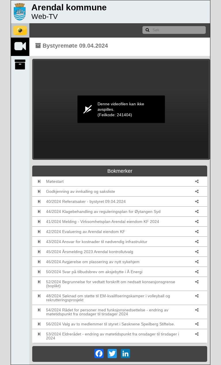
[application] (121, 109)
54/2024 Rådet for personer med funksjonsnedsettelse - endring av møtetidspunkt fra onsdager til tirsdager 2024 (107, 312)
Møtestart (55, 181)
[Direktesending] (20, 46)
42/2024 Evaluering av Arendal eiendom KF (85, 231)
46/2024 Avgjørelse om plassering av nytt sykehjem (93, 261)
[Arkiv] (20, 64)
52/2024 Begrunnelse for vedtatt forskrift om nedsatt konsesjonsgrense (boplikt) (110, 283)
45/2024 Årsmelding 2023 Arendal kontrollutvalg (89, 251)
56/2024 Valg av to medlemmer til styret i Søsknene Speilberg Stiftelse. (110, 324)
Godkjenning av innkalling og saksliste (80, 191)
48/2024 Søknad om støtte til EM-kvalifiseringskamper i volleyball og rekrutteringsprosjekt (108, 298)
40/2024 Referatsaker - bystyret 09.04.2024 (86, 201)
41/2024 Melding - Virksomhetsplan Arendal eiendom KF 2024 (102, 221)
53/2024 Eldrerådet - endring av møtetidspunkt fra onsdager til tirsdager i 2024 (112, 336)
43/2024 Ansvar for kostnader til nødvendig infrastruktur (96, 241)
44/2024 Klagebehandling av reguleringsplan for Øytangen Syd (103, 211)
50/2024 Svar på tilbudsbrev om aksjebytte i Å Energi (94, 271)
